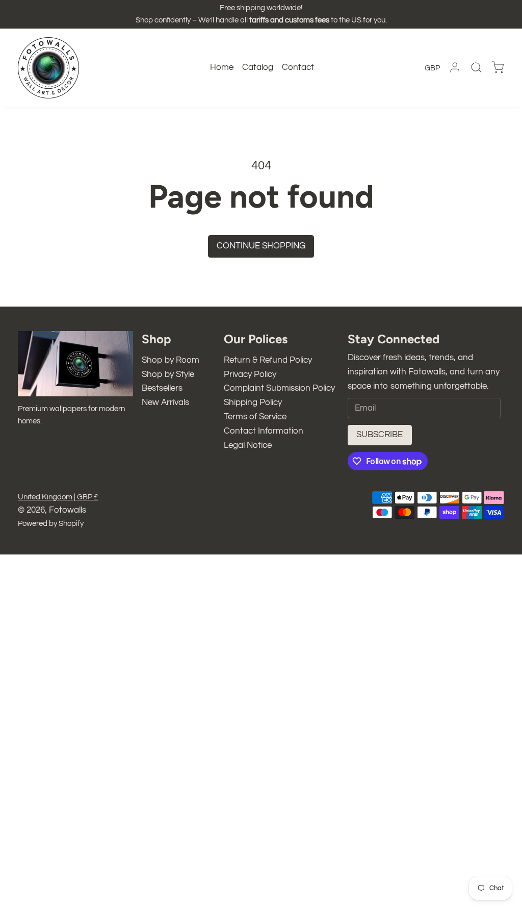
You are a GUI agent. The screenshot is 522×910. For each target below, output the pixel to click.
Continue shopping (261, 245)
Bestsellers (162, 388)
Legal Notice (248, 445)
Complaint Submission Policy (279, 388)
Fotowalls (67, 510)
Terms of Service (255, 416)
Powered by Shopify (51, 523)
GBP (432, 68)
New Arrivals (165, 402)
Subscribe (379, 434)
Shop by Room (170, 360)
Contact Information (263, 431)
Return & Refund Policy (268, 360)
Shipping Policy (253, 402)
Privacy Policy (250, 374)
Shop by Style (168, 374)
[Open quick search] (476, 67)
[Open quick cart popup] (497, 68)
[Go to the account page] (455, 67)
